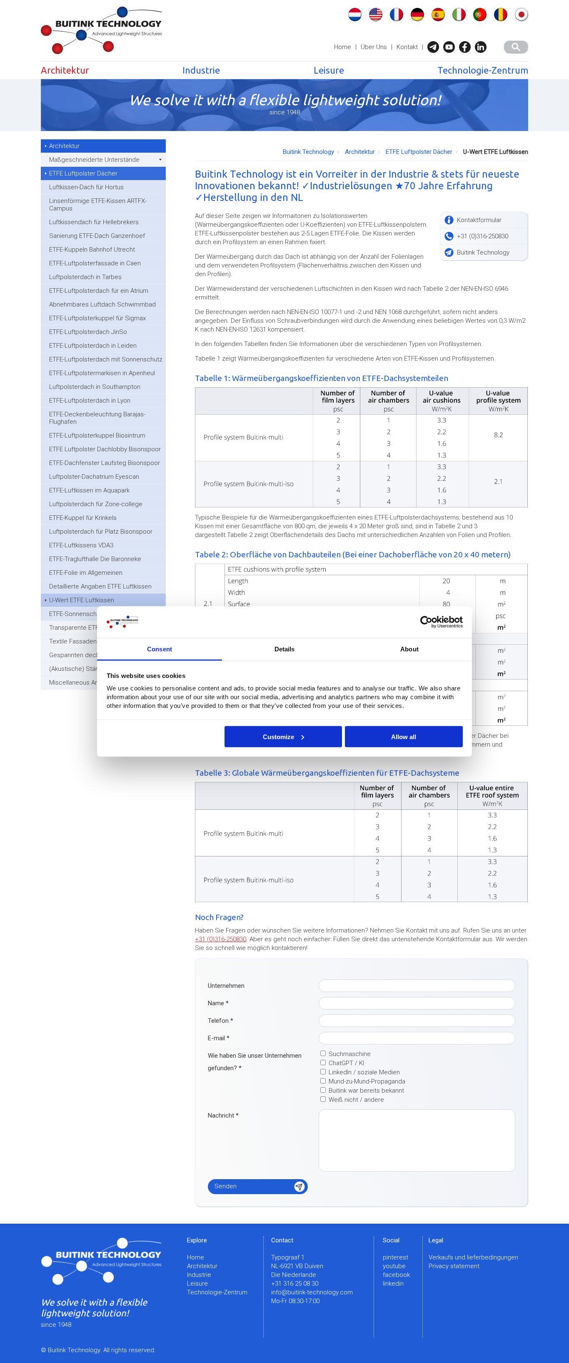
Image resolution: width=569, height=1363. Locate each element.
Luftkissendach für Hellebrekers (94, 222)
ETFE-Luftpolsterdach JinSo (88, 332)
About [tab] (409, 649)
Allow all (403, 736)
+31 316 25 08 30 (294, 1283)
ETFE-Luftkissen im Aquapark (89, 490)
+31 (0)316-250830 (220, 939)
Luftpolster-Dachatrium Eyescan (94, 476)
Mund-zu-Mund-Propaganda (367, 1081)
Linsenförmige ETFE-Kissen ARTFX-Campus (98, 204)
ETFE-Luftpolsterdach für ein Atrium (98, 290)
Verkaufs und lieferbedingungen (473, 1257)
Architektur (65, 70)
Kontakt (407, 47)
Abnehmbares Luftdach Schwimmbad (102, 304)
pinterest (395, 1257)
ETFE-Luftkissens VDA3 (81, 545)
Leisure (329, 70)
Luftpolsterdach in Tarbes (85, 277)
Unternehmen (226, 985)
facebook (396, 1275)
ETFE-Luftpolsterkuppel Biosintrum (97, 435)
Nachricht (223, 1115)
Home (342, 47)
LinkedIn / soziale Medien (364, 1072)
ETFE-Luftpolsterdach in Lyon (89, 400)
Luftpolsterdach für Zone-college (95, 504)
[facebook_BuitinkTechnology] (467, 47)
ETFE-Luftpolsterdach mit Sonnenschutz (105, 359)
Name (218, 1003)
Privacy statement (454, 1266)
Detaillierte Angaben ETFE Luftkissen (100, 586)
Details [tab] (285, 649)
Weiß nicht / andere (356, 1099)
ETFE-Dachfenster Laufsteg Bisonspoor (104, 463)
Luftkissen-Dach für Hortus (86, 187)
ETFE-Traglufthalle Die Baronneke (95, 559)
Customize (278, 736)
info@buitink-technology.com (312, 1292)
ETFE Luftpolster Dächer (83, 173)
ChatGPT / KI (346, 1063)
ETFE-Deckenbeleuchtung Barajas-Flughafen (97, 418)
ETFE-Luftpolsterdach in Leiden (93, 345)
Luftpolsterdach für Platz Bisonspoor (100, 531)
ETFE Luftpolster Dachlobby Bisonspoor (105, 449)
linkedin (393, 1283)
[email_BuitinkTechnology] (435, 47)
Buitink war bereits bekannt (366, 1090)
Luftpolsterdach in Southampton (94, 387)
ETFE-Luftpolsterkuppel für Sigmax (97, 318)
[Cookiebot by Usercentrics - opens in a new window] (426, 622)
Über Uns (374, 47)
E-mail (219, 1038)
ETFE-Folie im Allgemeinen (85, 572)
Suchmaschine (350, 1054)
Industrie (201, 70)
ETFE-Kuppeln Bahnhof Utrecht (92, 249)
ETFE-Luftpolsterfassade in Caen (95, 263)
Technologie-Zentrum (482, 70)
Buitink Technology (308, 152)
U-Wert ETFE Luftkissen (81, 600)
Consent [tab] (159, 649)
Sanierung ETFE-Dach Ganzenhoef (97, 236)
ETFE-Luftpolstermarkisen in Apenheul (102, 373)
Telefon (220, 1020)
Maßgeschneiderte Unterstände (94, 159)
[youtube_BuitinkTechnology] (451, 47)
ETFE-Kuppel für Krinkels (83, 518)
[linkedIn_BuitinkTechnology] (483, 47)
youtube (394, 1266)
